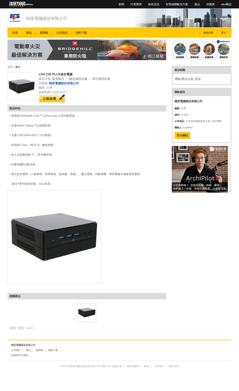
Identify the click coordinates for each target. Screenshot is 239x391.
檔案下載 (53, 350)
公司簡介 (16, 350)
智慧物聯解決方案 (177, 4)
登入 (223, 32)
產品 (197, 4)
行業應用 (136, 4)
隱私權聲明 (133, 366)
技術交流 (153, 4)
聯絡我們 (174, 366)
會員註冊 (208, 32)
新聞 (121, 4)
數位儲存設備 (78, 78)
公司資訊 (62, 32)
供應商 (210, 4)
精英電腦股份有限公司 (46, 18)
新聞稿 (44, 32)
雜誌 (146, 366)
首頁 (15, 32)
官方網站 (182, 135)
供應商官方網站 (19, 355)
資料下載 (81, 32)
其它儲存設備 (101, 78)
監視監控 (58, 78)
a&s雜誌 (226, 4)
